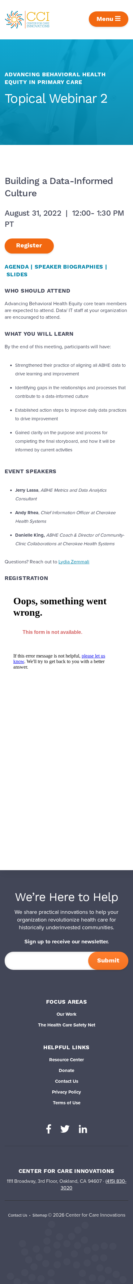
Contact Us (66, 1081)
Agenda (17, 266)
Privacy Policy (66, 1092)
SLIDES (17, 274)
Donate (66, 1070)
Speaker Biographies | (71, 266)
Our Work (66, 1014)
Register (29, 246)
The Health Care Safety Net (66, 1025)
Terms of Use (66, 1103)
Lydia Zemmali (73, 562)
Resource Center (66, 1059)
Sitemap (39, 1215)
